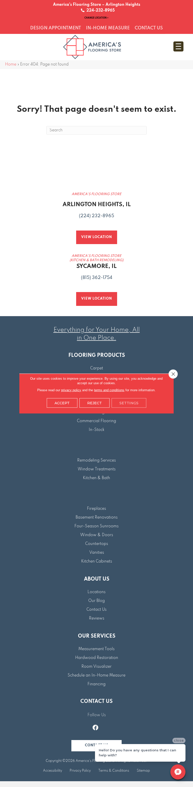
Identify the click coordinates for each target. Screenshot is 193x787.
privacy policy (71, 390)
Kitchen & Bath (96, 478)
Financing (96, 684)
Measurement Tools (96, 649)
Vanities (96, 553)
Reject (94, 403)
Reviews (96, 618)
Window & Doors (96, 535)
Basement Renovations (97, 518)
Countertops (96, 544)
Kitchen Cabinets (96, 561)
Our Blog (96, 601)
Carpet (96, 368)
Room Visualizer (96, 667)
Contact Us (96, 610)
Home (10, 65)
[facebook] (95, 728)
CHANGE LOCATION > (96, 17)
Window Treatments (97, 469)
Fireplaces (96, 509)
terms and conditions (109, 390)
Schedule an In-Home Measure (96, 675)
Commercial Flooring (96, 421)
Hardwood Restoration (96, 658)
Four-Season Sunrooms (96, 526)
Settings (128, 403)
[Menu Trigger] (178, 46)
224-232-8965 (99, 11)
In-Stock (96, 430)
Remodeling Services (96, 461)
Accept (62, 403)
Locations (96, 592)
